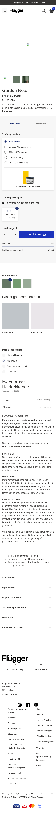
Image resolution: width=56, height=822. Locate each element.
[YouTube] (36, 704)
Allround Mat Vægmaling (20, 147)
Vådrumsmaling (16, 157)
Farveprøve (14, 142)
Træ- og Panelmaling (18, 162)
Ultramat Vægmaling (18, 152)
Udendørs (41, 124)
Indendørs (15, 124)
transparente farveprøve (19, 446)
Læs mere (7, 111)
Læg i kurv (34, 234)
